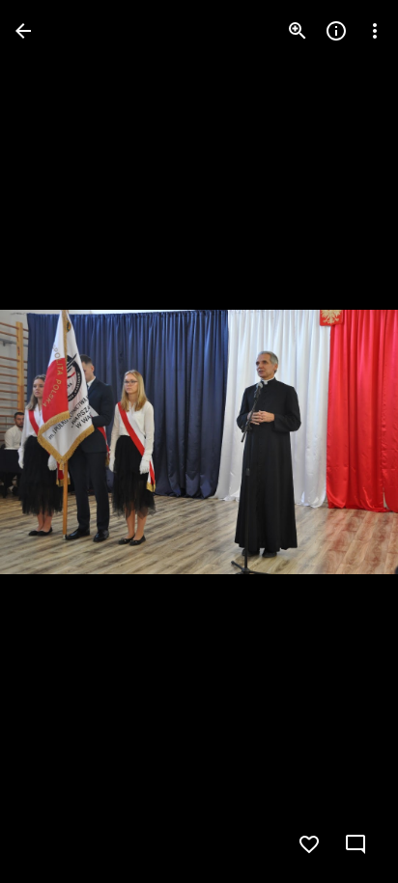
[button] (54, 442)
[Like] (309, 844)
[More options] (374, 31)
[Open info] (336, 31)
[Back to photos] (23, 31)
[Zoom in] (297, 31)
